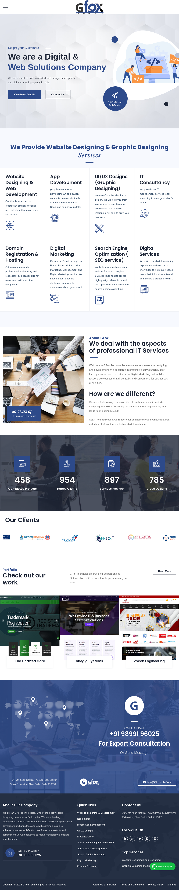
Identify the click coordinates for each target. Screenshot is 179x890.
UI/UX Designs (85, 830)
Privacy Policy (155, 884)
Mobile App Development (91, 824)
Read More (20, 94)
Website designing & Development (96, 812)
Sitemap (171, 884)
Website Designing (132, 859)
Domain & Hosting (87, 866)
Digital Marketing (86, 860)
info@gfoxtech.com (159, 782)
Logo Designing (152, 859)
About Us (98, 884)
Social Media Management (92, 848)
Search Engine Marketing (91, 854)
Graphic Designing (132, 865)
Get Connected (52, 94)
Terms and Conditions (132, 884)
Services (111, 884)
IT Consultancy (85, 836)
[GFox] (89, 7)
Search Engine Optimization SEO (95, 842)
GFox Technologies (33, 884)
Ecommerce (84, 818)
